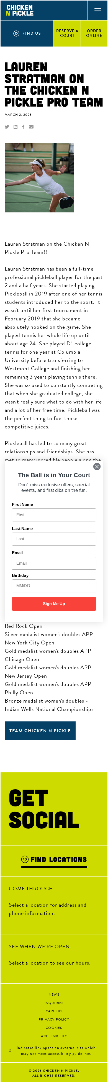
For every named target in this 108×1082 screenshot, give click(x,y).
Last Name (22, 528)
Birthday (20, 575)
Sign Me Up (54, 604)
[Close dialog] (97, 466)
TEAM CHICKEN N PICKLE (40, 731)
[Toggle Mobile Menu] (97, 10)
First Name (22, 504)
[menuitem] (67, 33)
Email (17, 553)
